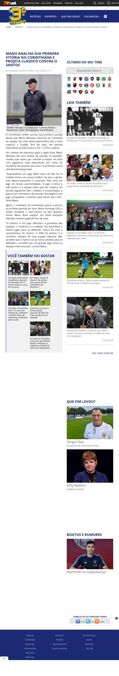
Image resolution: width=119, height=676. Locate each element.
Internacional (30, 648)
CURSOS (69, 3)
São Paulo (30, 652)
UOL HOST (46, 3)
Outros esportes (59, 648)
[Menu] (105, 16)
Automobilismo (59, 644)
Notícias (35, 16)
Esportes (59, 635)
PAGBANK (57, 3)
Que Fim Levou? (70, 16)
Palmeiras (30, 657)
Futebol (59, 639)
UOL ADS (79, 3)
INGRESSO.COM (31, 3)
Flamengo (30, 644)
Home (8, 27)
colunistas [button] (91, 16)
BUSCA (101, 3)
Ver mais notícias (102, 353)
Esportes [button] (50, 16)
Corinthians (30, 639)
